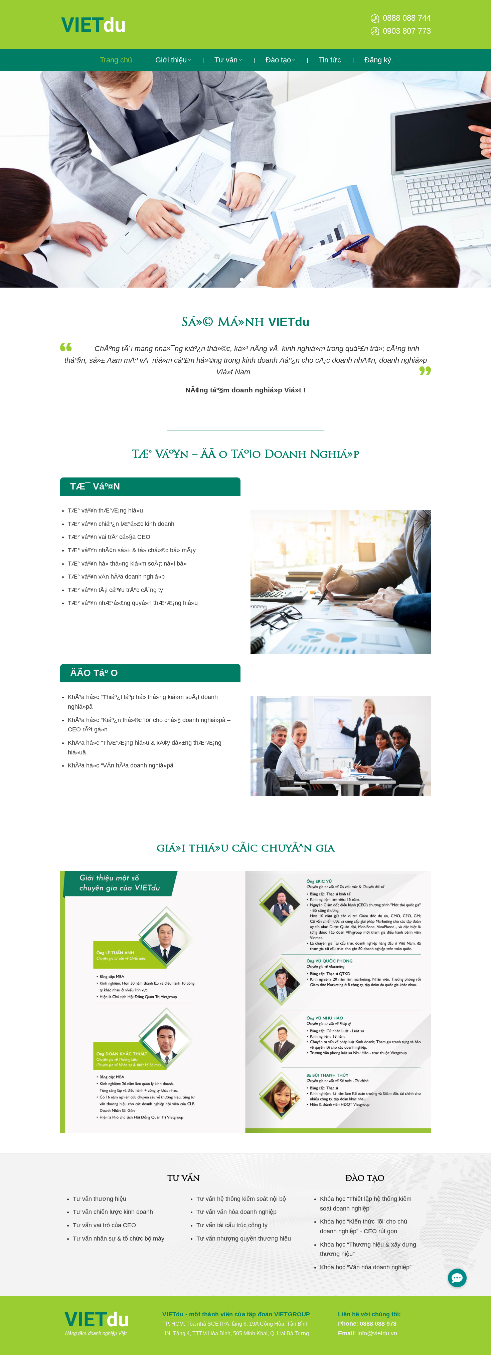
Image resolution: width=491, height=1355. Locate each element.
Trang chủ (116, 60)
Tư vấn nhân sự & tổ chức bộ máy (118, 1238)
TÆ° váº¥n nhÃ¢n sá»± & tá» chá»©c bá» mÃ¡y (132, 550)
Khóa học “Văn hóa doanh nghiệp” (366, 1267)
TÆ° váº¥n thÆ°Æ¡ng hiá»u (105, 510)
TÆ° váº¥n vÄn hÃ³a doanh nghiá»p (116, 576)
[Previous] (18, 179)
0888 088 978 (378, 1323)
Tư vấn (225, 60)
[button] (457, 1278)
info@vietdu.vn (377, 1333)
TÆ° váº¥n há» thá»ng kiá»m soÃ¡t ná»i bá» (127, 563)
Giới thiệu (171, 60)
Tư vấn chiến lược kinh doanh (113, 1212)
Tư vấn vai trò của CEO (104, 1225)
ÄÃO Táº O (94, 673)
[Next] (473, 179)
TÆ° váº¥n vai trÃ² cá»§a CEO (109, 537)
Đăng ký (377, 60)
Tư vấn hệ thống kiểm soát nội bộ (241, 1199)
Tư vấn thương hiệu (99, 1199)
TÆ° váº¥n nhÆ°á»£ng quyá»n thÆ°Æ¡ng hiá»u (133, 603)
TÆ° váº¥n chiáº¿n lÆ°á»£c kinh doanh (121, 524)
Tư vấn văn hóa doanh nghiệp (236, 1212)
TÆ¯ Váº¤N (95, 486)
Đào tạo (278, 60)
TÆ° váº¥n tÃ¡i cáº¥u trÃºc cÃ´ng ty (115, 590)
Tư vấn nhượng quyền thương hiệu (243, 1238)
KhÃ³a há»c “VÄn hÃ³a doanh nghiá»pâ (120, 765)
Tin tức (330, 60)
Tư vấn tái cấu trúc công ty (232, 1225)
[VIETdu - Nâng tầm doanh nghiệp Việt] (113, 24)
